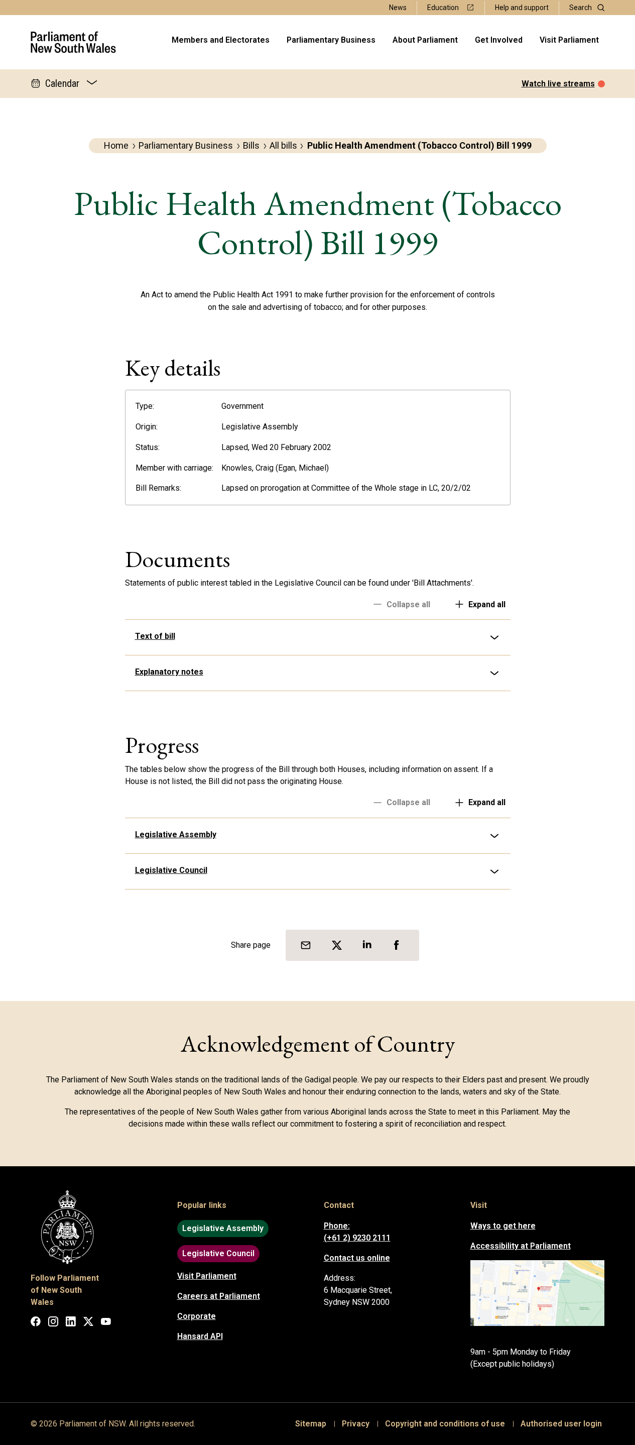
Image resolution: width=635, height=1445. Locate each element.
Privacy (355, 1423)
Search (580, 8)
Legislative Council (171, 870)
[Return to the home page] (73, 42)
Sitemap (310, 1423)
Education (443, 8)
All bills (283, 145)
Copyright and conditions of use (445, 1423)
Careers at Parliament (218, 1296)
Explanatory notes (169, 672)
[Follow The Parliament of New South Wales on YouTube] (106, 1323)
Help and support (522, 8)
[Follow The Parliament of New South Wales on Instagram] (53, 1323)
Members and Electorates (221, 40)
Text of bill (155, 636)
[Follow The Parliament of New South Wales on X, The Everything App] (88, 1323)
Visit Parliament (569, 40)
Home (116, 145)
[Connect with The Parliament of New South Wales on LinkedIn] (71, 1323)
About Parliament (425, 40)
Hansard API (200, 1336)
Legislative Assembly (175, 834)
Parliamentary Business (331, 40)
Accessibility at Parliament (520, 1246)
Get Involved (499, 40)
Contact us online (357, 1258)
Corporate (196, 1316)
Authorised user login (561, 1423)
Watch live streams (558, 83)
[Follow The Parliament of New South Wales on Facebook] (36, 1323)
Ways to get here (503, 1226)
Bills (251, 145)
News (398, 8)
